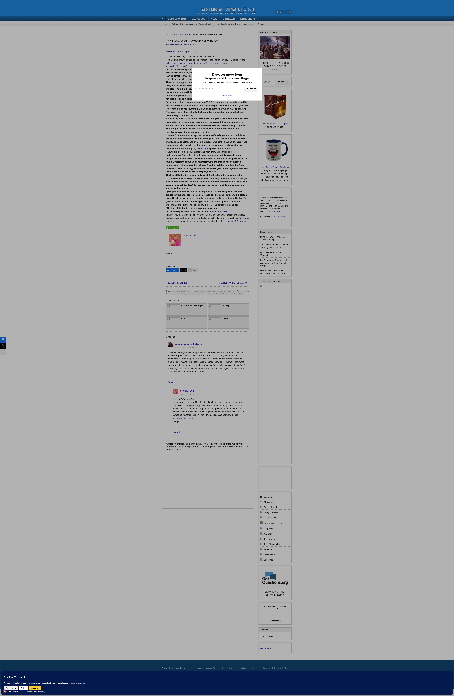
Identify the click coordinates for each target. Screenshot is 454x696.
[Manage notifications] (5, 691)
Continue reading (227, 95)
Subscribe (251, 89)
